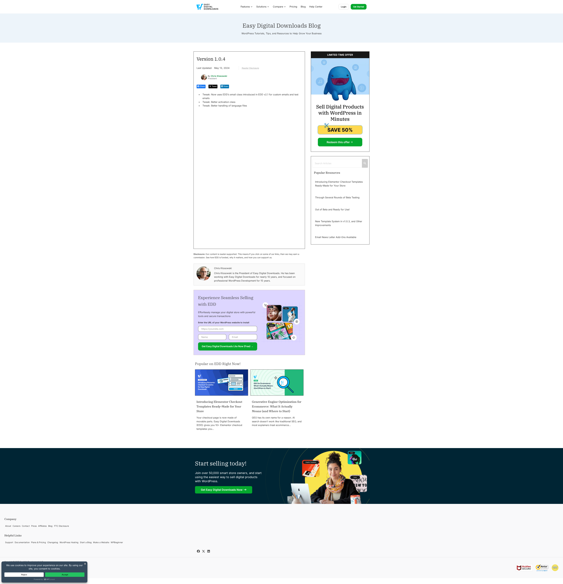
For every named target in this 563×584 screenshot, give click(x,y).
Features (245, 6)
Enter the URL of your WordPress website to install (223, 322)
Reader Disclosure (250, 68)
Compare (278, 6)
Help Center (315, 6)
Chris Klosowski (219, 76)
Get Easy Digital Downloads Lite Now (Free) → (227, 346)
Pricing (293, 6)
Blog (303, 6)
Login (343, 6)
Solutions (261, 6)
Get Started (358, 6)
